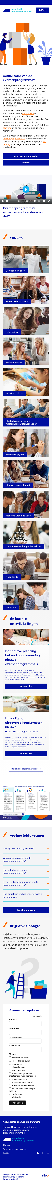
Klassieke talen (19, 1067)
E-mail (13, 1019)
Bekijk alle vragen (26, 910)
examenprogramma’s (14, 138)
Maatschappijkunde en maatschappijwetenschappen (22, 1074)
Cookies (6, 1153)
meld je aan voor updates (26, 156)
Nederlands (17, 1094)
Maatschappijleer (19, 1079)
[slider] (11, 201)
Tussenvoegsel (16, 1037)
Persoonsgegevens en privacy (15, 1149)
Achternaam (14, 1045)
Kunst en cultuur (19, 1070)
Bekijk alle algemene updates (26, 769)
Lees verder (26, 686)
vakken (26, 163)
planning (7, 128)
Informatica (17, 1064)
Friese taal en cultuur (21, 1061)
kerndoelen (28, 113)
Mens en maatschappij (22, 1082)
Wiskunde (16, 1097)
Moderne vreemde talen (23, 1085)
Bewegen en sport (20, 1057)
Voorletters (14, 1028)
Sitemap (6, 1145)
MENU (42, 10)
